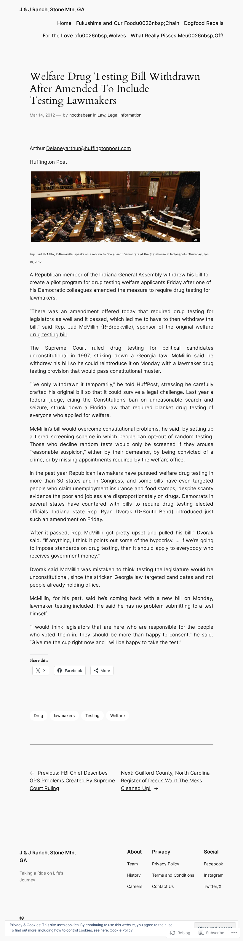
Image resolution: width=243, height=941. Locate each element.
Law (101, 114)
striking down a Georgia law (130, 356)
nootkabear (80, 114)
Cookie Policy (121, 930)
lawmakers (64, 715)
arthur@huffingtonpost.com (98, 148)
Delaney (55, 148)
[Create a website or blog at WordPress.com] (22, 918)
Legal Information (124, 114)
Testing (92, 715)
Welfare (117, 715)
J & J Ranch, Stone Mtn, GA (52, 9)
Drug (38, 715)
